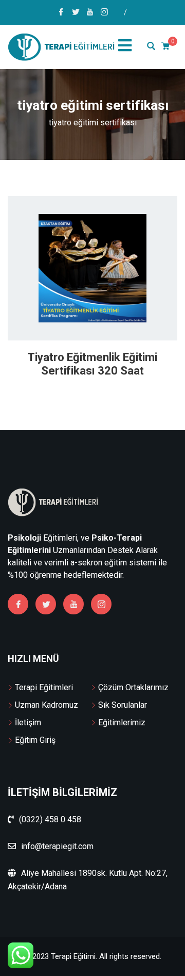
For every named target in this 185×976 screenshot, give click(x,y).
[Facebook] (18, 604)
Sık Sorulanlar (122, 705)
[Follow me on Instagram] (104, 13)
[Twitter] (45, 604)
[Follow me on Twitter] (75, 13)
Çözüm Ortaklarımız (133, 687)
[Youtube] (73, 604)
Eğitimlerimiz (121, 722)
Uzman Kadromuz (46, 705)
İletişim (28, 722)
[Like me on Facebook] (61, 13)
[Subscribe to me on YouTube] (90, 13)
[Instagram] (101, 604)
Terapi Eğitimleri (44, 687)
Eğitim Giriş (35, 740)
